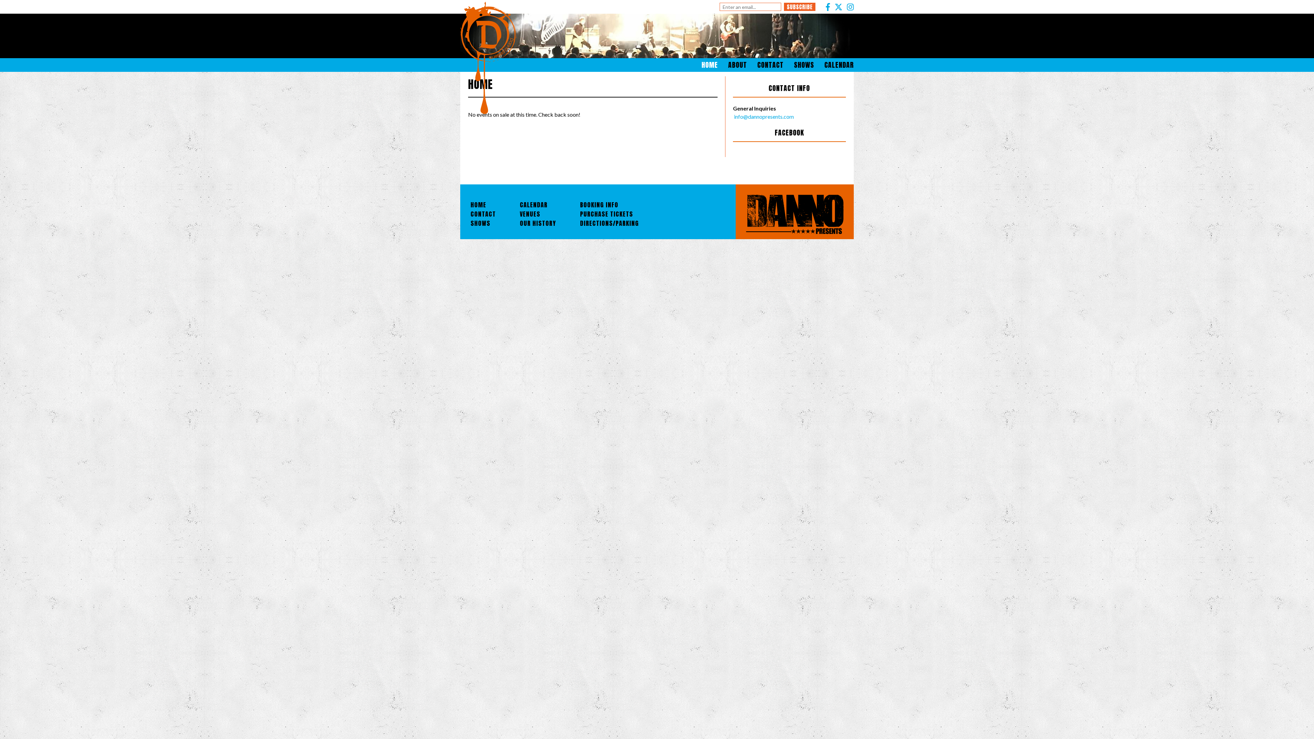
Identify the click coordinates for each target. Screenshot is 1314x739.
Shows (804, 65)
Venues (530, 214)
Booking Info (599, 204)
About (737, 65)
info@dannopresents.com (763, 116)
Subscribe (800, 7)
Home (709, 65)
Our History (538, 223)
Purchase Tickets (606, 214)
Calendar (839, 65)
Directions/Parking (609, 223)
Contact (770, 65)
